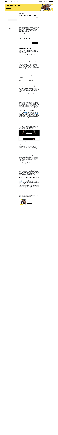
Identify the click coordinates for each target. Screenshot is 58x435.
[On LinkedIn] (36, 17)
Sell (11, 1)
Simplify (14, 1)
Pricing (44, 1)
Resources (40, 1)
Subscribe (34, 43)
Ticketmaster (36, 113)
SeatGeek (25, 112)
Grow (17, 1)
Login (46, 1)
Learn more (30, 203)
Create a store (9, 8)
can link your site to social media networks (31, 194)
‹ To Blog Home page (21, 13)
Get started (51, 1)
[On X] (37, 17)
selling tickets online (35, 34)
